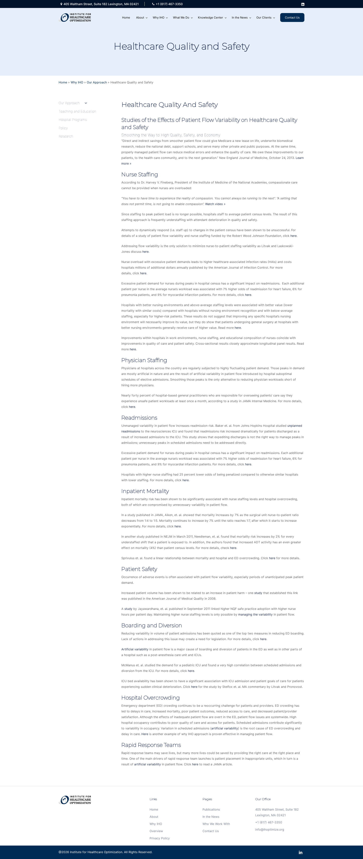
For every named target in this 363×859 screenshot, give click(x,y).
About (154, 817)
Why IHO (77, 82)
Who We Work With (216, 824)
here (293, 236)
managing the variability (255, 614)
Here (144, 734)
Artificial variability (134, 649)
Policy (63, 128)
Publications (211, 809)
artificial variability (224, 728)
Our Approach (97, 82)
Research (66, 136)
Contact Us (210, 831)
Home (63, 82)
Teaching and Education (77, 111)
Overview (156, 831)
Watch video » (215, 204)
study (258, 593)
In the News (210, 817)
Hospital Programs (73, 120)
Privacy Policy (160, 838)
